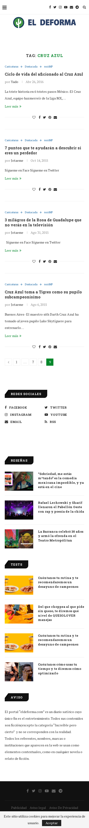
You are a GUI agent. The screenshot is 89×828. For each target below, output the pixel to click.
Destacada (31, 66)
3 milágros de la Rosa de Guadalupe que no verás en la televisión (43, 222)
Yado (14, 81)
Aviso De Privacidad (63, 807)
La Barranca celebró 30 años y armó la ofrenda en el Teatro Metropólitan (60, 535)
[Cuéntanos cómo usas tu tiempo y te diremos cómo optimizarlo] (19, 671)
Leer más (11, 106)
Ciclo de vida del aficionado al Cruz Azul (44, 74)
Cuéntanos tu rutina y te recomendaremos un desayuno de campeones (58, 582)
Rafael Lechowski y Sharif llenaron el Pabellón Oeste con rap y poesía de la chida (61, 506)
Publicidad (19, 807)
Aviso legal (38, 807)
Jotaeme (17, 160)
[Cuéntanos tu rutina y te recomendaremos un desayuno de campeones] (19, 585)
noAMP (48, 66)
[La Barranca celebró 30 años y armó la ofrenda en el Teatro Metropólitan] (19, 538)
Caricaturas (11, 66)
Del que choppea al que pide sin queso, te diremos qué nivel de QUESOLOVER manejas (61, 613)
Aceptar (52, 823)
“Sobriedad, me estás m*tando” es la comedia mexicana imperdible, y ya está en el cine (61, 480)
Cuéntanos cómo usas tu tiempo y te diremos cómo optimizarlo (59, 668)
